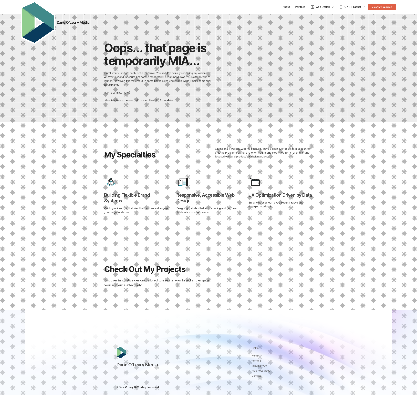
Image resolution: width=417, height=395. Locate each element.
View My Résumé (382, 6)
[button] (322, 6)
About (286, 6)
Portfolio (300, 6)
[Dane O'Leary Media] (38, 22)
